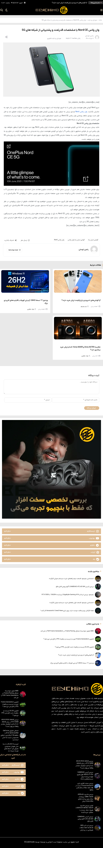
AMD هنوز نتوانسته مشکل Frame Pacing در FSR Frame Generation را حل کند (67, 631)
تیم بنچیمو (84, 306)
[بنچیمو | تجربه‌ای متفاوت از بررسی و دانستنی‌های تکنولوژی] (51, 10)
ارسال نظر (24, 240)
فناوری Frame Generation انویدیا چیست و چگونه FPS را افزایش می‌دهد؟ (68, 639)
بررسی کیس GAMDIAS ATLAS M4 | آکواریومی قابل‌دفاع (75, 586)
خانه (100, 20)
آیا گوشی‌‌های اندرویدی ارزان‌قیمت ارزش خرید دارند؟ (69, 3)
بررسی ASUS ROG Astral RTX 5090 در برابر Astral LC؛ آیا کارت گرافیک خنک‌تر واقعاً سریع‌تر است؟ (9, 723)
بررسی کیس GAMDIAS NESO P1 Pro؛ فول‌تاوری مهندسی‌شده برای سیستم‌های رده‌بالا (85, 775)
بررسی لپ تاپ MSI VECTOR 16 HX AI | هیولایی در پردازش (86, 827)
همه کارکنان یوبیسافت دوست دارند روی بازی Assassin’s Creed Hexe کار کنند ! (67, 611)
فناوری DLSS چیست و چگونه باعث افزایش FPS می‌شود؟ (74, 647)
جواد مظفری (30, 309)
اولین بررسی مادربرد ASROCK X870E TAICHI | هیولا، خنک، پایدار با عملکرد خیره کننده (84, 808)
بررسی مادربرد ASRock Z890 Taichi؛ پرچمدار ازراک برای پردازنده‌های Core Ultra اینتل (85, 797)
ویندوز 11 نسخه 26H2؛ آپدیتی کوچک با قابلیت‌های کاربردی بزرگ (72, 663)
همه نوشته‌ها (13, 250)
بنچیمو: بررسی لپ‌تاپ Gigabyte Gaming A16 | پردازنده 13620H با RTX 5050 (68, 594)
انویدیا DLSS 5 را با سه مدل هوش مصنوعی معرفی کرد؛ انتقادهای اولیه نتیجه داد (10, 747)
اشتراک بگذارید (9, 240)
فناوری (49, 38)
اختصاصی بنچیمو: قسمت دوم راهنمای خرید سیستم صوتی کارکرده (71, 578)
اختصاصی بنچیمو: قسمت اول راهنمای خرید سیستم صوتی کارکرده (71, 603)
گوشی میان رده (93, 240)
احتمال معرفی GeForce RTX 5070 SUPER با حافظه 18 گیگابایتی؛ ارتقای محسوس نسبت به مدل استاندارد (9, 735)
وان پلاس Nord (81, 112)
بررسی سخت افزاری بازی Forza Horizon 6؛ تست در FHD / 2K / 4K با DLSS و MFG (84, 786)
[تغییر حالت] (5, 10)
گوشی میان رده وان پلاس (76, 240)
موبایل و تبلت (92, 20)
